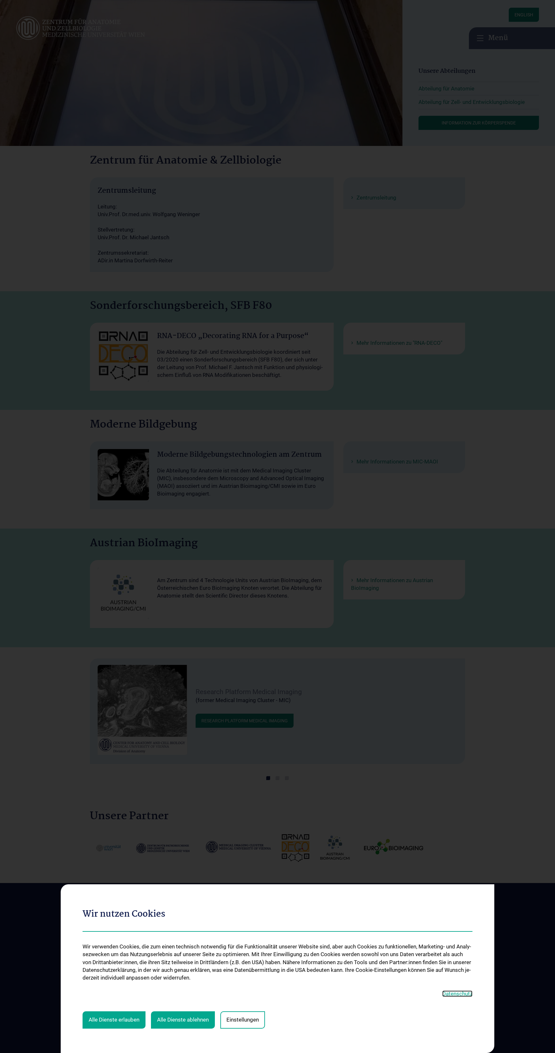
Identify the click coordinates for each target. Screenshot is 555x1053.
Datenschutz (457, 993)
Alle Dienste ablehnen (183, 1019)
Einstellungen (242, 1019)
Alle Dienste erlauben (114, 1019)
